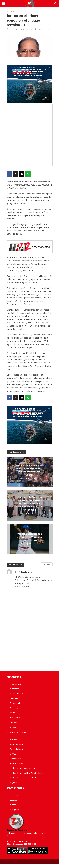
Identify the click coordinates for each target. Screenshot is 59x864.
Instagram (14, 809)
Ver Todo (46, 564)
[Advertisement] (29, 135)
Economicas (15, 717)
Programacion (16, 684)
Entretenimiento (17, 703)
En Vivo (13, 754)
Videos (13, 727)
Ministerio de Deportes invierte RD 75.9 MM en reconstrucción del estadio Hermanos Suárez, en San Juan (29, 503)
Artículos (13, 722)
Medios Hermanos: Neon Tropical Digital (27, 773)
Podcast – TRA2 (16, 763)
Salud (12, 712)
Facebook (14, 795)
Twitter (13, 804)
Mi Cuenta (14, 739)
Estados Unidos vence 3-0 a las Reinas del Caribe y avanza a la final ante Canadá (29, 470)
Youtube (13, 800)
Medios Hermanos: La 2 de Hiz (23, 768)
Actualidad (14, 688)
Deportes (11, 11)
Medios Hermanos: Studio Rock (23, 778)
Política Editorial (16, 749)
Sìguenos (14, 782)
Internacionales (16, 693)
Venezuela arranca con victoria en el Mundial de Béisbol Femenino (30, 536)
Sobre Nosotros (16, 744)
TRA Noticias (28, 29)
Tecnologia (14, 708)
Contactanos (15, 758)
